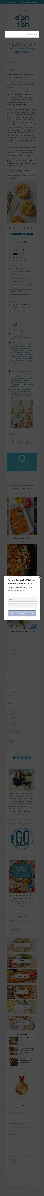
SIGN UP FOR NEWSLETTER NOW (22, 613)
